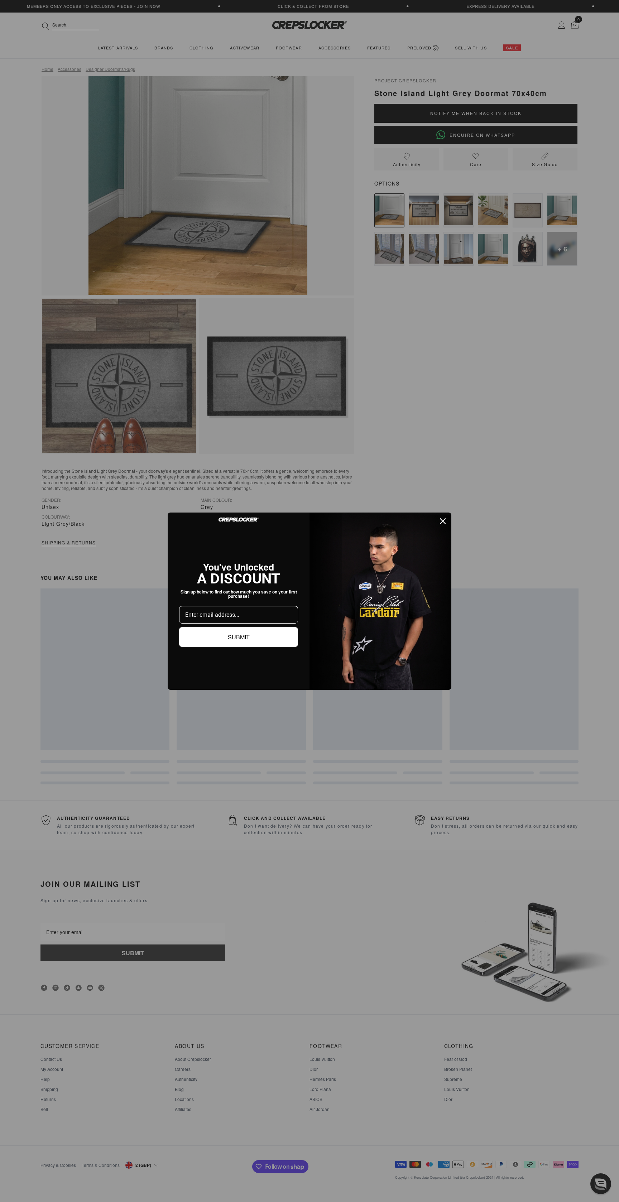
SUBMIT (239, 637)
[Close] (442, 521)
